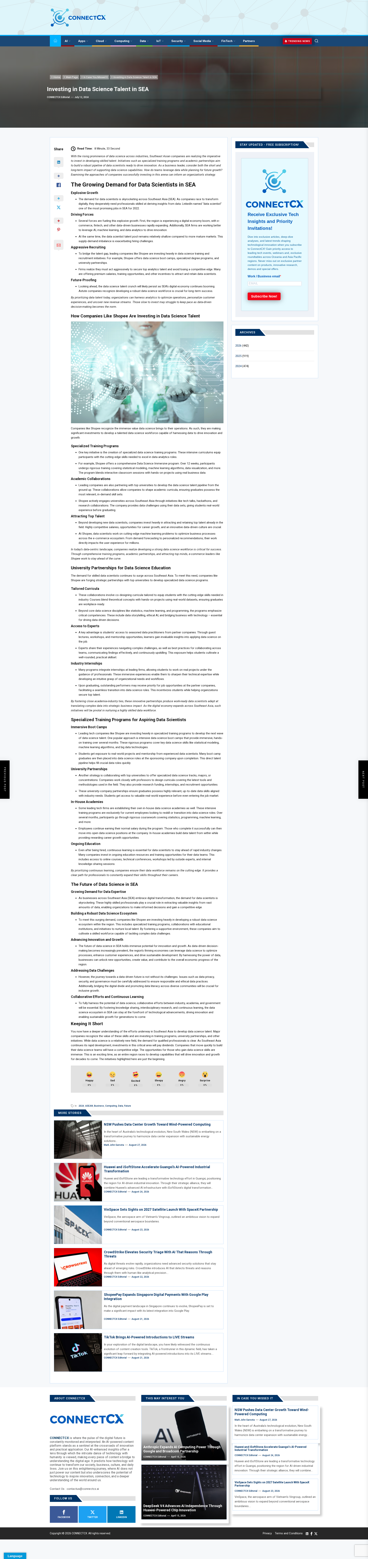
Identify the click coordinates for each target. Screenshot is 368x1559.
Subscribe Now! (264, 296)
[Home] (55, 41)
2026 (238, 345)
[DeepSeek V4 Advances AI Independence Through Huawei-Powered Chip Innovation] (184, 1492)
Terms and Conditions (289, 1533)
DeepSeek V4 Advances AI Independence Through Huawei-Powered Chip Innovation (182, 1508)
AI (66, 41)
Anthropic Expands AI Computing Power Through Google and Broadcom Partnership (182, 1449)
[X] (316, 1533)
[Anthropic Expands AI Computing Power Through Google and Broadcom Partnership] (184, 1433)
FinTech (226, 41)
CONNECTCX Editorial (58, 97)
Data (143, 41)
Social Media (202, 41)
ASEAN (89, 1106)
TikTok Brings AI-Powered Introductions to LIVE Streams (149, 1337)
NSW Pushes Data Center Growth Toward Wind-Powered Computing (157, 1124)
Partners (249, 41)
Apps (81, 41)
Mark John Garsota (114, 1145)
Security (177, 41)
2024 (81, 1106)
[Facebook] (311, 1533)
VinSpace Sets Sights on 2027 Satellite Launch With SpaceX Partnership (161, 1209)
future (127, 1106)
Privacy (267, 1533)
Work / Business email (264, 276)
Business (99, 1106)
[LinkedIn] (307, 1533)
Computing (121, 41)
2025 (238, 356)
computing (111, 1106)
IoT (158, 41)
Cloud (100, 41)
